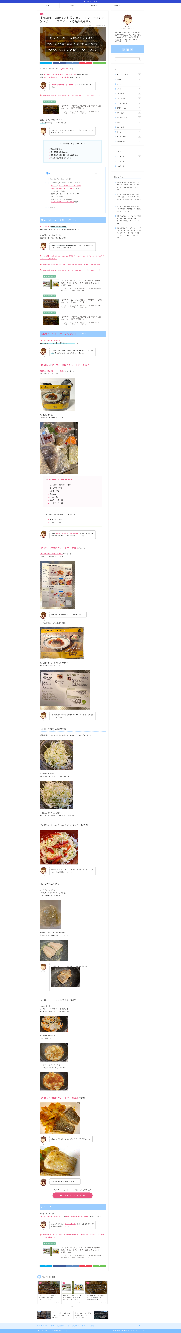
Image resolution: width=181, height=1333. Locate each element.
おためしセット (70, 1224)
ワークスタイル (128, 103)
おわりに (53, 207)
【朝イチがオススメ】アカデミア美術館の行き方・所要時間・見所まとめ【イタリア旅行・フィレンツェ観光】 (129, 219)
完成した (66, 194)
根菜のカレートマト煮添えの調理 (62, 199)
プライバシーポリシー (44, 1330)
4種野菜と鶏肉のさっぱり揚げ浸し (64, 74)
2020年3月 (128, 166)
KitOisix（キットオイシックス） (63, 183)
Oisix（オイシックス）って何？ (60, 179)
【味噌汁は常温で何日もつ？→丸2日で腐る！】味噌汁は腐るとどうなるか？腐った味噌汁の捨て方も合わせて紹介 (129, 186)
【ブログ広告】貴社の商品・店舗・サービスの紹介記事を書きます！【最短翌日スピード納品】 (129, 209)
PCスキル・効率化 (128, 74)
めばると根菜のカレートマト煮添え (57, 77)
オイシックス (44, 227)
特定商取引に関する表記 (59, 1330)
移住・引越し (128, 141)
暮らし (128, 132)
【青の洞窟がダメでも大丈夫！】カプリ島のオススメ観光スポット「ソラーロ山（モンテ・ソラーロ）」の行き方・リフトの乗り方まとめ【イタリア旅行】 (129, 232)
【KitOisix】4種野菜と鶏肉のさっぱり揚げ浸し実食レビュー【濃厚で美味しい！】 (71, 95)
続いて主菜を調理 (57, 196)
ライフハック (128, 98)
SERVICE (93, 5)
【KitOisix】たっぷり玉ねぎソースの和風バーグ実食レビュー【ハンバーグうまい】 (71, 264)
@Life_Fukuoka (63, 69)
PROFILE (71, 5)
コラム (128, 89)
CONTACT (116, 5)
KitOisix (47, 74)
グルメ (128, 79)
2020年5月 (128, 156)
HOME (48, 5)
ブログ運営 (128, 93)
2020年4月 (128, 161)
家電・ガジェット (128, 117)
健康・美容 (128, 113)
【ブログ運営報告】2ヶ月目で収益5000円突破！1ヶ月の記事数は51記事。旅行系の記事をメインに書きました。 (129, 198)
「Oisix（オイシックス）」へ (73, 1195)
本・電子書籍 (128, 136)
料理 (42, 14)
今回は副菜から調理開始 (59, 191)
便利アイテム (128, 108)
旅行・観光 (128, 127)
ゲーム (128, 84)
